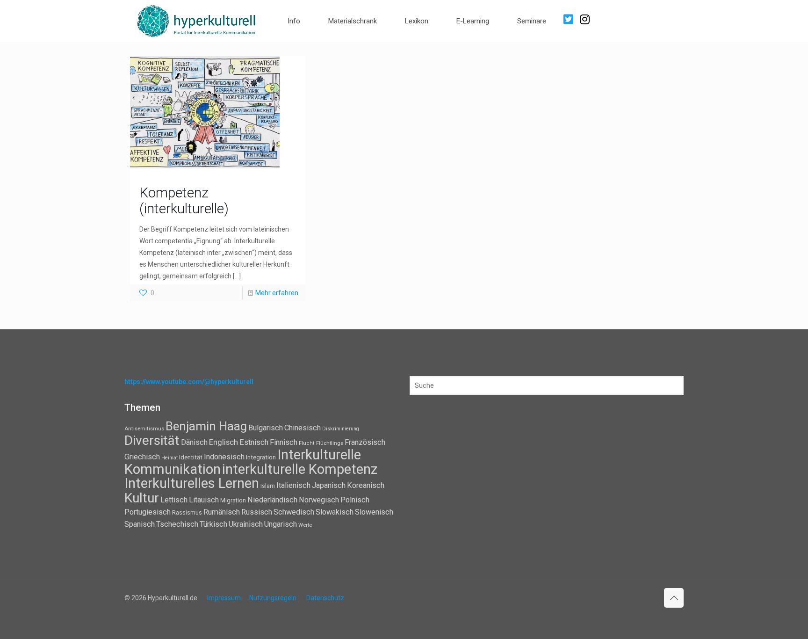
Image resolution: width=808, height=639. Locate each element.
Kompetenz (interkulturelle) (184, 200)
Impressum (224, 598)
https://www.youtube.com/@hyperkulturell (188, 381)
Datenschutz (325, 598)
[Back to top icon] (674, 598)
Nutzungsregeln (272, 598)
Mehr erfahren (276, 293)
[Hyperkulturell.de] (197, 20)
